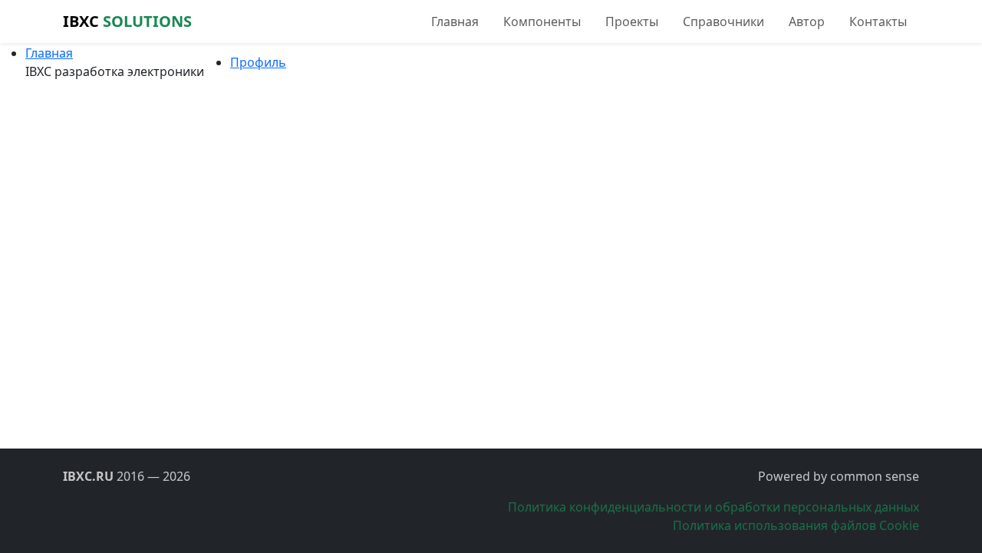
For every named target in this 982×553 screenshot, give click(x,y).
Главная (455, 21)
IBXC (127, 21)
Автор (807, 21)
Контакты (878, 21)
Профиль (258, 62)
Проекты (631, 21)
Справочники (723, 21)
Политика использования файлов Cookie (796, 525)
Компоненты (542, 21)
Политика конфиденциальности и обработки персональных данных (713, 506)
